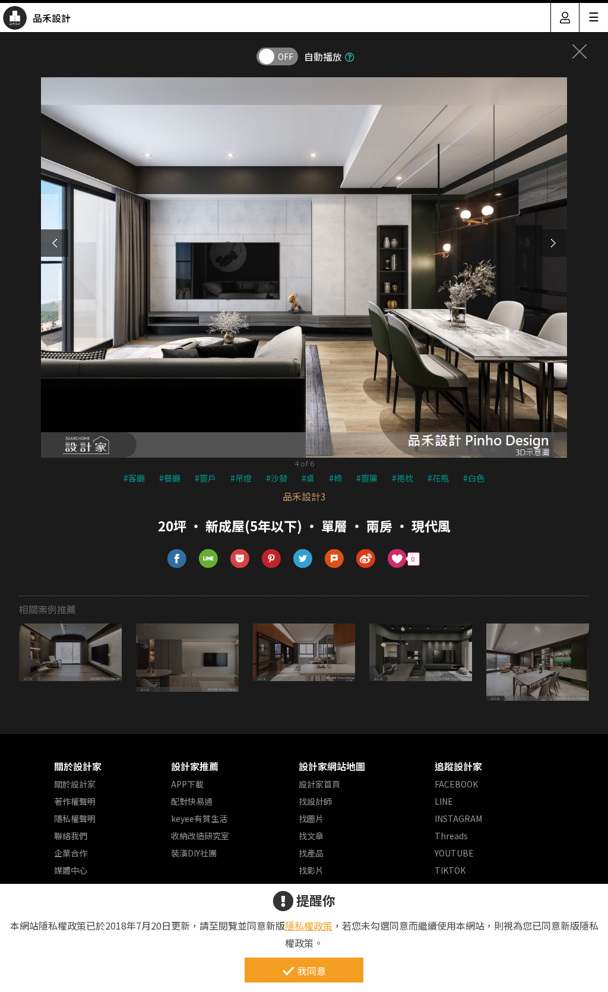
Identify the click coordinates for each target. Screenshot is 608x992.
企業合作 (70, 853)
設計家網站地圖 (332, 766)
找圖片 (311, 818)
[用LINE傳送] (208, 559)
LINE (444, 801)
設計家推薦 (194, 766)
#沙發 (276, 478)
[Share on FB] (177, 559)
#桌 (308, 478)
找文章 (311, 836)
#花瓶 (438, 478)
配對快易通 (192, 801)
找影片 (311, 870)
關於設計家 (78, 766)
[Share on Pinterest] (271, 559)
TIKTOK (450, 870)
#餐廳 (169, 478)
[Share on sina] (366, 559)
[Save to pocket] (240, 559)
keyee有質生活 (199, 818)
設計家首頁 (319, 784)
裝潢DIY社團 (194, 853)
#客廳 (134, 478)
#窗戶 (205, 478)
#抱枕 (402, 478)
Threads (451, 836)
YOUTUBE (454, 853)
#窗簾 (367, 478)
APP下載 (187, 784)
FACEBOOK (456, 784)
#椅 (335, 478)
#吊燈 (241, 478)
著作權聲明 (75, 801)
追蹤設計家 (458, 766)
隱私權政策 (308, 925)
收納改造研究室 (200, 836)
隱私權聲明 (75, 818)
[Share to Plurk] (334, 559)
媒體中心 (70, 870)
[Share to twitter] (303, 559)
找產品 (311, 853)
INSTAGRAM (458, 818)
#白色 (473, 478)
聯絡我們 (70, 836)
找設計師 (315, 801)
